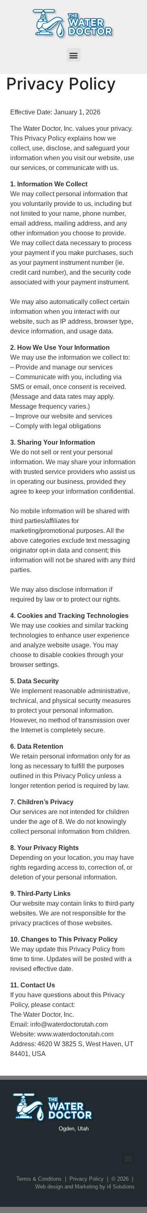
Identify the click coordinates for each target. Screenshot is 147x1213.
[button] (73, 55)
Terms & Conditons (39, 1179)
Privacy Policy (86, 1179)
